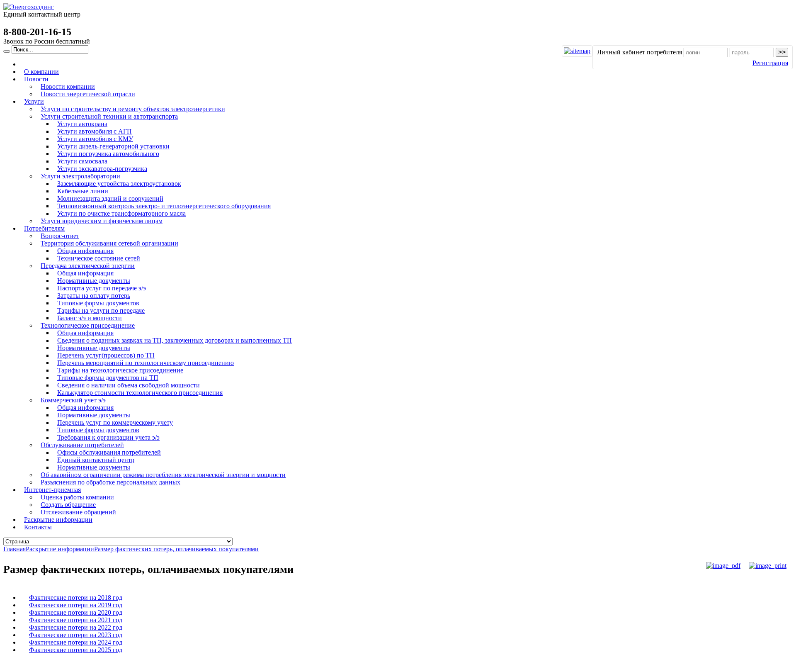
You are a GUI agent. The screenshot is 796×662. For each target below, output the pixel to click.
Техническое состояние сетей (98, 258)
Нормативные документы (93, 280)
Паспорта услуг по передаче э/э (101, 288)
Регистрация (770, 62)
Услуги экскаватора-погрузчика (102, 168)
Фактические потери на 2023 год (75, 634)
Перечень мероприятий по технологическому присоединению (145, 362)
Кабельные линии (82, 191)
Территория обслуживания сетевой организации (109, 243)
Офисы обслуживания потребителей (109, 452)
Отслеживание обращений (78, 512)
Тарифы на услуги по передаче (101, 310)
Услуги (34, 101)
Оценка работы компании (77, 497)
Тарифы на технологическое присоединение (120, 370)
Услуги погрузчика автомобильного (108, 153)
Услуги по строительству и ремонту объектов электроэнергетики (133, 108)
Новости (36, 79)
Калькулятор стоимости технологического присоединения (140, 392)
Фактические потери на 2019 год (75, 604)
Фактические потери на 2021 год (75, 619)
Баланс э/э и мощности (89, 317)
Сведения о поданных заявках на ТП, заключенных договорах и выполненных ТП (174, 340)
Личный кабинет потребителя (639, 52)
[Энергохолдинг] (28, 6)
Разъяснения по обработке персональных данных (110, 482)
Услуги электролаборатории (80, 176)
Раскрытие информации (58, 519)
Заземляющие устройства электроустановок (119, 183)
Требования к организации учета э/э (108, 437)
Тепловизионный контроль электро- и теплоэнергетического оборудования (164, 205)
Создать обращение (68, 504)
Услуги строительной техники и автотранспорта (109, 116)
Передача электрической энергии (88, 265)
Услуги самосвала (82, 161)
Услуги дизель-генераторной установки (113, 146)
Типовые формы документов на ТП (107, 377)
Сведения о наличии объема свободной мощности (128, 385)
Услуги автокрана (82, 123)
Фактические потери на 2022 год (75, 627)
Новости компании (68, 86)
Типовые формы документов (98, 303)
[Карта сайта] (577, 51)
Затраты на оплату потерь (93, 295)
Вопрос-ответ (60, 235)
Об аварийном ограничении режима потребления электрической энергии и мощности (163, 474)
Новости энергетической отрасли (88, 93)
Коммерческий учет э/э (73, 400)
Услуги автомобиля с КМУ (95, 138)
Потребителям (44, 228)
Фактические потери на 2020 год (75, 612)
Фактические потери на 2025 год (75, 649)
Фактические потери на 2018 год (75, 597)
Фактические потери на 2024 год (75, 642)
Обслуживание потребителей (82, 444)
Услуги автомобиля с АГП (94, 131)
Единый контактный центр (95, 459)
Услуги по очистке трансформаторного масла (121, 213)
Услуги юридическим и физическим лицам (102, 220)
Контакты (38, 527)
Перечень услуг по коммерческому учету (115, 422)
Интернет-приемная (52, 489)
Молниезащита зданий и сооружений (110, 198)
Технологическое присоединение (88, 325)
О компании (41, 71)
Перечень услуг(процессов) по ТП (106, 355)
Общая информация (85, 250)
